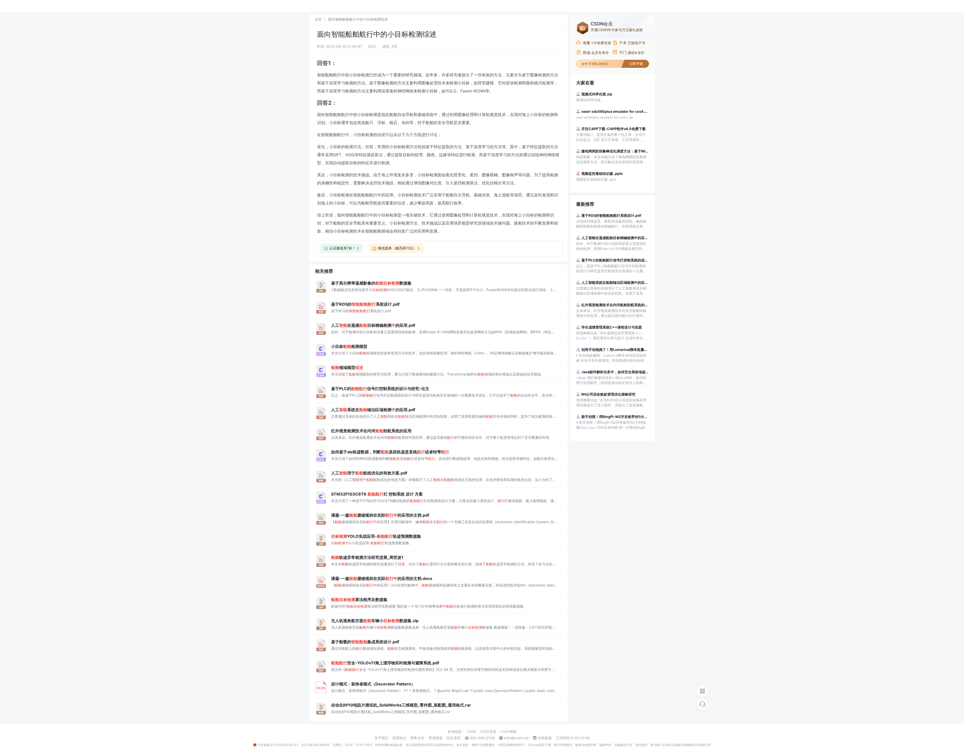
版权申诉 (605, 745)
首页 (318, 19)
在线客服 (545, 738)
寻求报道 (436, 738)
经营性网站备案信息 (388, 745)
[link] (318, 19)
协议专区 (454, 738)
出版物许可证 (623, 745)
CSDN (471, 732)
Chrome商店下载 (539, 745)
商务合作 (417, 738)
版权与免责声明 (585, 745)
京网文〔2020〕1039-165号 (352, 745)
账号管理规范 (563, 745)
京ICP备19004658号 (315, 745)
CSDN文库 (488, 732)
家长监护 (463, 745)
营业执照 (641, 745)
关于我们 (381, 738)
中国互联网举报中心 (511, 745)
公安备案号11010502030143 (278, 745)
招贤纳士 (399, 738)
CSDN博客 (508, 732)
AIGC (372, 46)
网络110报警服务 (483, 745)
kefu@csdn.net (516, 738)
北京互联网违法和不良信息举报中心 (429, 745)
